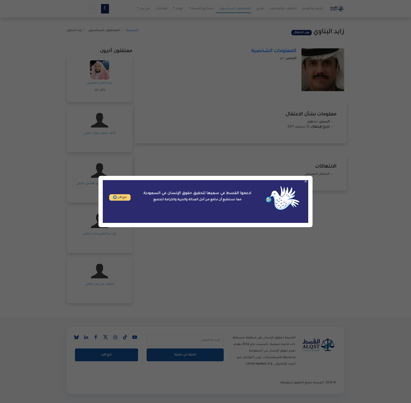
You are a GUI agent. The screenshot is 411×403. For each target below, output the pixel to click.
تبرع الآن (122, 197)
